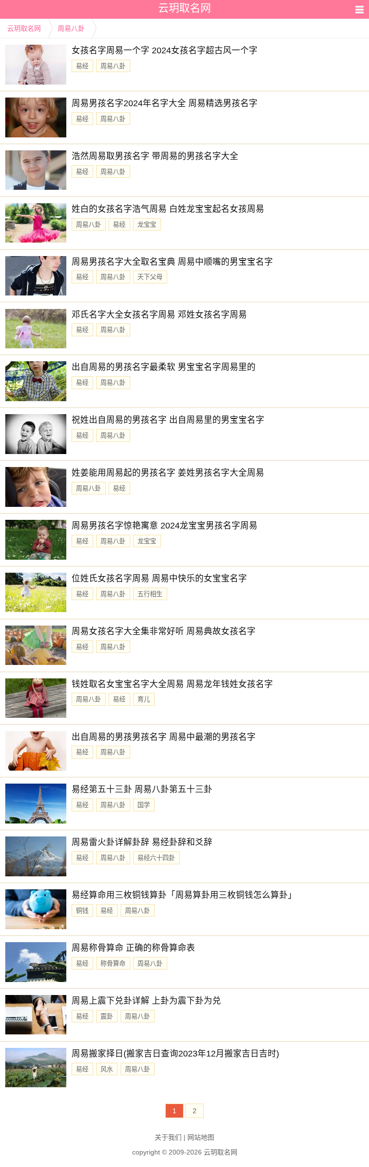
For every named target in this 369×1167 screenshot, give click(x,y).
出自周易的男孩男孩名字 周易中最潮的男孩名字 (164, 737)
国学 (143, 805)
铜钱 (82, 910)
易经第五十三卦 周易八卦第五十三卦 (142, 789)
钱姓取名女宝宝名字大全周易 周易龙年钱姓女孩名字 (172, 684)
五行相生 (149, 594)
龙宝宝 (146, 224)
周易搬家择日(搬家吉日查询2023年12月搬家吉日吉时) (175, 1053)
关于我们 (168, 1137)
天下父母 (149, 277)
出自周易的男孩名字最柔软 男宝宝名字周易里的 (164, 367)
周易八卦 (71, 28)
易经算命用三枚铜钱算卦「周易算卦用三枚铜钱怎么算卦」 (184, 895)
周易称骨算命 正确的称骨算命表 (133, 948)
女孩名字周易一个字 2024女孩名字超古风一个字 (165, 50)
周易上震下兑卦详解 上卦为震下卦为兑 (146, 1001)
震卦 (106, 1016)
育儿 (143, 699)
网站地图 (200, 1137)
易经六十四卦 (156, 857)
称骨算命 (112, 963)
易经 (82, 66)
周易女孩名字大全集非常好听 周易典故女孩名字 (164, 631)
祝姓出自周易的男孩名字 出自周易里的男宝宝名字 (168, 420)
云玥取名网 (24, 28)
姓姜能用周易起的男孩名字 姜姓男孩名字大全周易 (168, 473)
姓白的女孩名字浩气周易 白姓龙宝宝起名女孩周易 (168, 209)
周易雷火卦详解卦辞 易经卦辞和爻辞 (142, 842)
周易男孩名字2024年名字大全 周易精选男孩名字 (165, 103)
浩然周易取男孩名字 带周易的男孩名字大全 (155, 156)
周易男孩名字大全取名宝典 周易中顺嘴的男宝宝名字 (172, 262)
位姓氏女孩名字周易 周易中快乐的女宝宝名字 (159, 578)
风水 (106, 1069)
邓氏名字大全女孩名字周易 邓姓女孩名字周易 (159, 314)
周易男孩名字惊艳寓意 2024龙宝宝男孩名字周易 (165, 525)
